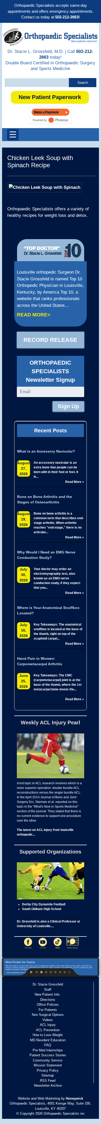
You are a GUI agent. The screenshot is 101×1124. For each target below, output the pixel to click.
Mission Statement (48, 1065)
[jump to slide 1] (36, 971)
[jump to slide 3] (46, 971)
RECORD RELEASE (50, 340)
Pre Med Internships (48, 1050)
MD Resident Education (48, 1040)
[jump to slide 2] (41, 971)
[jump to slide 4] (50, 971)
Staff (47, 989)
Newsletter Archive (48, 1085)
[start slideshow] (27, 971)
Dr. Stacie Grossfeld (48, 984)
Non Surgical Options (48, 1015)
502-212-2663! (67, 17)
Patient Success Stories (48, 1055)
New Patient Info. (48, 994)
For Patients (48, 1010)
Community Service (47, 1060)
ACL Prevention (48, 1030)
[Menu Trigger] (13, 135)
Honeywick (74, 1098)
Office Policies (48, 1005)
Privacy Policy (48, 1070)
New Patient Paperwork (50, 97)
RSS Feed (47, 1081)
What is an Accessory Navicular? (46, 451)
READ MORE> (33, 314)
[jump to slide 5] (55, 971)
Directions (47, 1000)
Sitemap (47, 1075)
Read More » (74, 482)
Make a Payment (46, 112)
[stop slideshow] (74, 971)
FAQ (47, 1045)
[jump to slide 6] (59, 971)
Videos (47, 1020)
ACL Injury (48, 1025)
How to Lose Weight (48, 1035)
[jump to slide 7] (64, 971)
